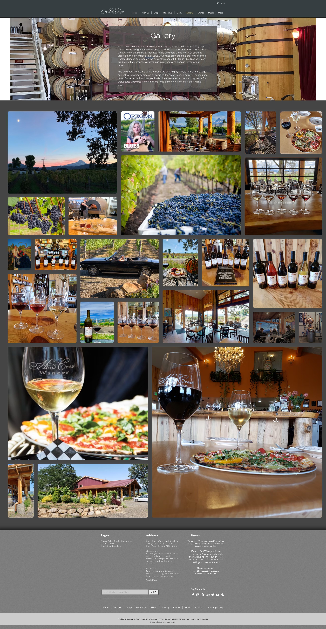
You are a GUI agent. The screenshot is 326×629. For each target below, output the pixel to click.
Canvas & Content (133, 619)
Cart (223, 3)
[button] (156, 12)
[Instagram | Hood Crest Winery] (198, 595)
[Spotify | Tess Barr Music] (223, 595)
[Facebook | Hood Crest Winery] (193, 595)
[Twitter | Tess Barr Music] (213, 595)
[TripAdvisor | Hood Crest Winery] (208, 595)
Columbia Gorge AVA (176, 52)
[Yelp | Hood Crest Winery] (203, 595)
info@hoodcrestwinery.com (206, 571)
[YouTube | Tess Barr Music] (218, 595)
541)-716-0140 (209, 573)
